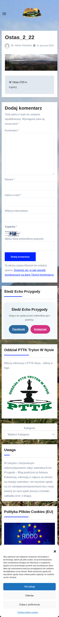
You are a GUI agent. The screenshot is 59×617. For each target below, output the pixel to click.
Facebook (18, 329)
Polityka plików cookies (28, 612)
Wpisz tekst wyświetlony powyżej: (24, 238)
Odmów (29, 595)
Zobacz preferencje (29, 604)
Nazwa (10, 179)
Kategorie (29, 428)
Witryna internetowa (16, 210)
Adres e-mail (13, 195)
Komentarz (12, 130)
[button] (53, 549)
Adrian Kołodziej (23, 45)
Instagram (40, 329)
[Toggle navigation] (4, 14)
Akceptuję (29, 586)
